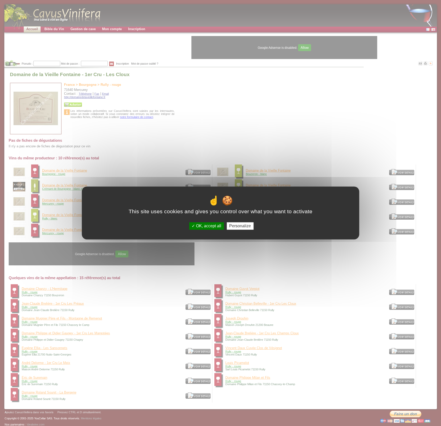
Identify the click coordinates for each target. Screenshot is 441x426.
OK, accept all (208, 226)
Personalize (240, 226)
